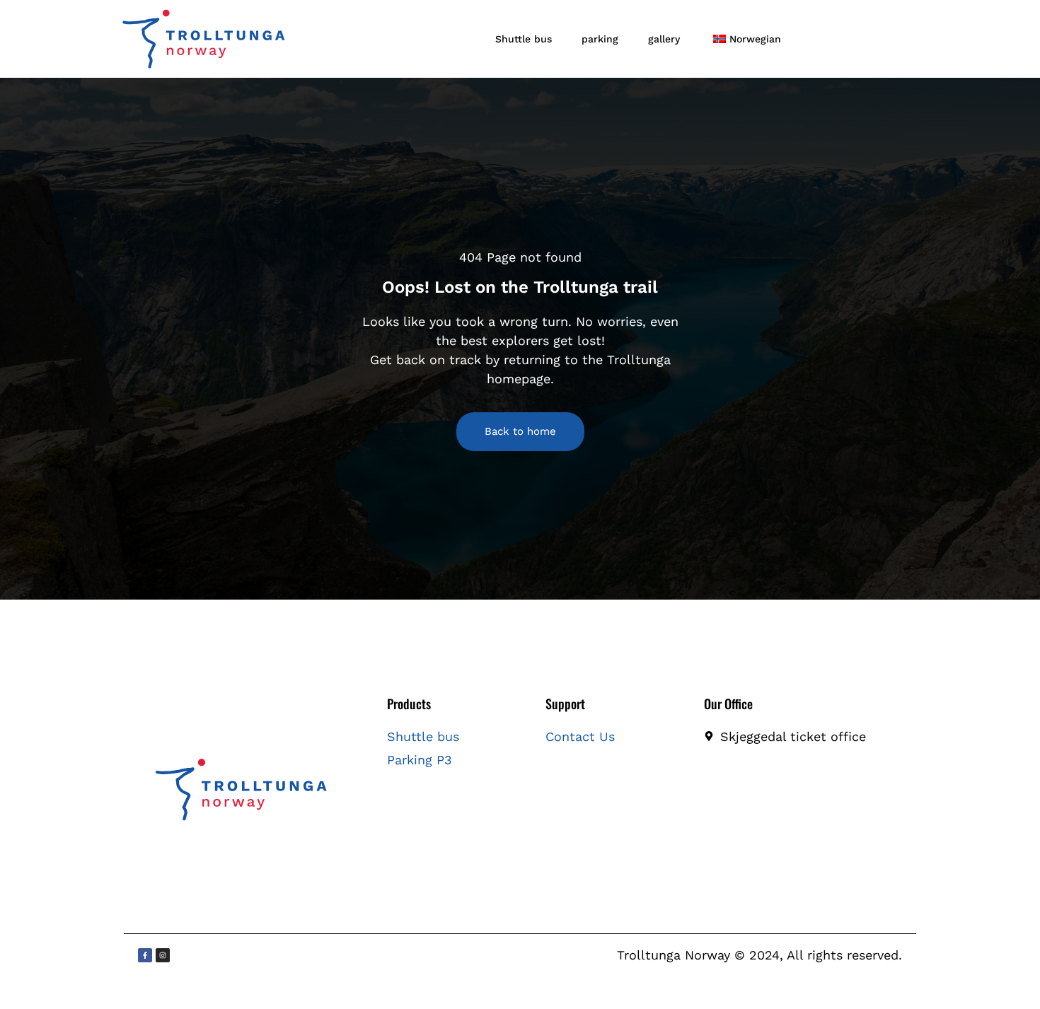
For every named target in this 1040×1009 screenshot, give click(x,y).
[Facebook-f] (145, 955)
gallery (664, 39)
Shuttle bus (523, 39)
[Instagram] (163, 955)
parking (600, 39)
